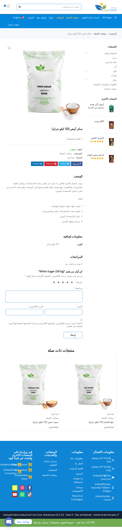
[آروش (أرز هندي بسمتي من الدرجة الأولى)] (111, 108)
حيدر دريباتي (26, 522)
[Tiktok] (29, 494)
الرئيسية (113, 33)
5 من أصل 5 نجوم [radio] (53, 283)
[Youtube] (14, 494)
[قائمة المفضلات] (8, 7)
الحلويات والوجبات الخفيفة (105, 84)
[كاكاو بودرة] (111, 125)
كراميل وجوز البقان (95, 155)
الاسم (79, 306)
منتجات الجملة (100, 33)
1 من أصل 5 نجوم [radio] (71, 283)
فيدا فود (70, 157)
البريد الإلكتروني (35, 306)
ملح (115, 71)
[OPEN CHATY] (9, 521)
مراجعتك (77, 288)
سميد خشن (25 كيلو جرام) (45, 422)
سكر (115, 80)
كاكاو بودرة (99, 121)
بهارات (114, 75)
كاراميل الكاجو (97, 138)
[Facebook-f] (29, 487)
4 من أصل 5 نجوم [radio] (58, 283)
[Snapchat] (14, 487)
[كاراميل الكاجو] (111, 142)
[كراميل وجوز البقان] (111, 159)
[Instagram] (22, 487)
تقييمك (78, 282)
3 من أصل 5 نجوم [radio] (62, 283)
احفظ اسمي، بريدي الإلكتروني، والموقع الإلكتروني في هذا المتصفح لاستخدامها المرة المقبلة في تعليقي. (45, 325)
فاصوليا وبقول (110, 53)
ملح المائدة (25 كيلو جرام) (101, 422)
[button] (9, 48)
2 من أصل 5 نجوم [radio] (67, 283)
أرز (115, 66)
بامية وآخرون (111, 62)
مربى (114, 57)
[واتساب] (22, 494)
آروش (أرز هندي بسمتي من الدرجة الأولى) (96, 106)
